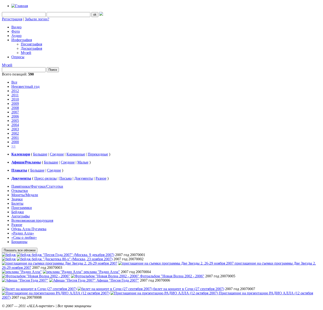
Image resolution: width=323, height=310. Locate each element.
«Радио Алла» (22, 233)
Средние (57, 154)
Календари (20, 154)
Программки (21, 208)
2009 (15, 104)
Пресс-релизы (45, 178)
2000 (15, 142)
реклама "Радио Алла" (102, 272)
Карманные (75, 154)
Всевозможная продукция (32, 220)
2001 (15, 138)
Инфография (21, 40)
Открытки (19, 191)
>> (13, 146)
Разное (101, 178)
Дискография (31, 48)
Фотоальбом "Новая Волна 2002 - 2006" (172, 276)
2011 (15, 95)
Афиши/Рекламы (26, 162)
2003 (15, 129)
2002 (15, 133)
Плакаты (19, 170)
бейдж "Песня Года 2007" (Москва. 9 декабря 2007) (73, 255)
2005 (15, 121)
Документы (21, 178)
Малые (82, 162)
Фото (15, 31)
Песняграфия (31, 44)
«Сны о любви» (24, 237)
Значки (17, 199)
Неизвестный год (25, 86)
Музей (26, 53)
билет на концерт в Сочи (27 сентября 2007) (188, 289)
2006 (15, 116)
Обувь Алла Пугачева (28, 229)
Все (14, 82)
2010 (15, 99)
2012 (15, 91)
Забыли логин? (37, 19)
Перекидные (98, 154)
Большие (40, 154)
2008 (15, 108)
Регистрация (12, 19)
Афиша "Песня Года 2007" (117, 280)
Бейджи (17, 212)
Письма (65, 178)
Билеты (17, 203)
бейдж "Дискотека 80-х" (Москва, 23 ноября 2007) (72, 259)
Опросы (17, 57)
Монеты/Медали (24, 195)
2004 (15, 125)
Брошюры (19, 242)
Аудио (16, 36)
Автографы (20, 216)
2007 (15, 112)
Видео (16, 27)
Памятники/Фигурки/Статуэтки (37, 186)
